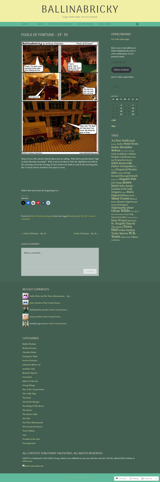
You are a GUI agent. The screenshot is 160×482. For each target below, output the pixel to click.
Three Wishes (28, 431)
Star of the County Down (33, 389)
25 (121, 114)
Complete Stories (85, 24)
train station (126, 230)
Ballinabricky (36, 310)
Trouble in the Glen (31, 439)
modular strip (28, 369)
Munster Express (125, 201)
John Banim (126, 186)
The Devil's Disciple (30, 402)
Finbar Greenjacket (122, 166)
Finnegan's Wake (30, 356)
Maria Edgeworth (122, 193)
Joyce (32, 303)
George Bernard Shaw (121, 174)
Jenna (32, 317)
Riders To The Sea (30, 381)
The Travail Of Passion (32, 427)
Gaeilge (120, 173)
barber (120, 144)
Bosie (127, 144)
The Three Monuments (32, 422)
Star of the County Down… (50, 303)
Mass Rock (129, 195)
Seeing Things (28, 385)
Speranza (131, 220)
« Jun (113, 120)
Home (24, 24)
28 (133, 114)
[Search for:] (137, 24)
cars (122, 151)
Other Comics (104, 24)
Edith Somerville (121, 163)
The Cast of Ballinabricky (60, 24)
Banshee (113, 144)
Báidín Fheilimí (29, 344)
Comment (90, 271)
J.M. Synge (116, 182)
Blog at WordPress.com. (80, 477)
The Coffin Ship (29, 394)
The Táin (26, 418)
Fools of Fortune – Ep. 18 (33, 233)
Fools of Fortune (37, 216)
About (40, 24)
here (57, 190)
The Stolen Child (29, 414)
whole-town (125, 237)
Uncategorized (29, 443)
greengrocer (115, 179)
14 (133, 108)
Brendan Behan (121, 148)
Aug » (113, 126)
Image (48, 216)
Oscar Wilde (120, 211)
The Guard (117, 227)
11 (121, 108)
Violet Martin (119, 233)
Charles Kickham (129, 151)
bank (71, 216)
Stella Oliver (35, 296)
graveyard (131, 176)
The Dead (26, 398)
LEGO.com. (27, 461)
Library (124, 192)
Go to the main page (120, 39)
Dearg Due (120, 160)
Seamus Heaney (132, 217)
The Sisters (27, 410)
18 (121, 111)
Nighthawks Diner (122, 207)
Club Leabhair (119, 153)
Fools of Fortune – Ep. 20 (86, 233)
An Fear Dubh (120, 140)
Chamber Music (29, 352)
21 (133, 111)
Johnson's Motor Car (31, 365)
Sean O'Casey (119, 220)
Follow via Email (121, 70)
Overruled (27, 377)
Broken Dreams (29, 348)
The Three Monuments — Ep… (57, 296)
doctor (129, 160)
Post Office (122, 217)
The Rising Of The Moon (33, 406)
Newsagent (122, 204)
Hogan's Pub (127, 179)
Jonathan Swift (118, 189)
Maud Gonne (120, 198)
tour (24, 435)
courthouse (125, 156)
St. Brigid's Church (123, 223)
